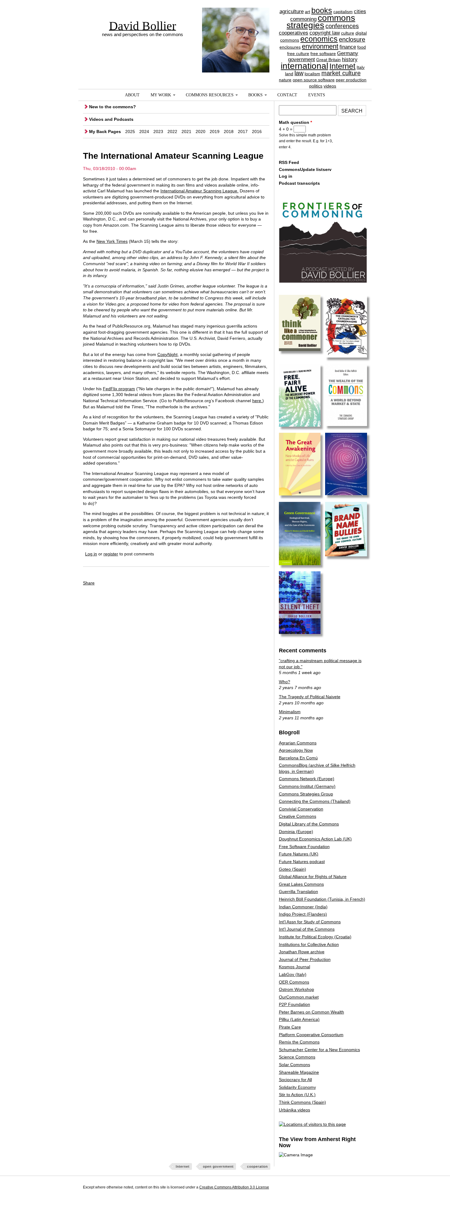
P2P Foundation (294, 1004)
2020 (200, 131)
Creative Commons (297, 816)
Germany (347, 53)
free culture (298, 53)
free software (323, 53)
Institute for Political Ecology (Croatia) (315, 936)
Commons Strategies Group (306, 794)
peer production (351, 79)
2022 (172, 131)
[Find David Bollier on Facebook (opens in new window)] (350, 1188)
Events (316, 95)
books (321, 10)
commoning (303, 19)
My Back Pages (105, 131)
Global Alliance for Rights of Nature (313, 876)
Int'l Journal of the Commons (307, 929)
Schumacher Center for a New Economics (319, 1049)
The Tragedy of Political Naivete (309, 696)
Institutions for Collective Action (309, 944)
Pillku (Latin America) (299, 1019)
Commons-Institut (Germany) (307, 786)
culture (347, 33)
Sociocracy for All (295, 1079)
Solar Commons (294, 1064)
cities (360, 11)
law (298, 73)
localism (312, 73)
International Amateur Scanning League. (199, 190)
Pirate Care (290, 1027)
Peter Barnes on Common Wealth (311, 1012)
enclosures (290, 47)
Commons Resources (210, 95)
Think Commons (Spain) (302, 1102)
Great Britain (328, 59)
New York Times (112, 241)
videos (330, 85)
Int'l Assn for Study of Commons (310, 921)
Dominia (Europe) (296, 831)
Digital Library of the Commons (309, 823)
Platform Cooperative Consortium (311, 1034)
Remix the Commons (299, 1042)
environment (320, 46)
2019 (214, 131)
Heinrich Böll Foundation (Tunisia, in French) (322, 899)
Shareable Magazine (299, 1072)
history (350, 59)
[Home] (235, 29)
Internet (342, 66)
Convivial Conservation (301, 808)
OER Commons (294, 982)
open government (218, 1166)
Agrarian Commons (298, 742)
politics (315, 85)
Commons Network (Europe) (306, 778)
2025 (130, 131)
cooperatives (293, 33)
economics (319, 39)
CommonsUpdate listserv (305, 169)
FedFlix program (119, 388)
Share (89, 582)
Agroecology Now (296, 750)
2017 (243, 131)
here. (257, 400)
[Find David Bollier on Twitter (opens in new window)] (361, 1188)
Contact (287, 95)
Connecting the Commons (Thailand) (315, 801)
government (301, 59)
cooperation (257, 1166)
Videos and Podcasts (111, 119)
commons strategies (321, 21)
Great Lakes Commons (301, 884)
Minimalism (290, 711)
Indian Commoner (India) (303, 906)
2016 (257, 131)
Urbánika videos (294, 1109)
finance (347, 47)
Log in (91, 553)
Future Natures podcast (302, 861)
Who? (284, 681)
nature (285, 79)
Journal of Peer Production (305, 959)
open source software (314, 79)
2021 (186, 131)
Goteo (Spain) (292, 869)
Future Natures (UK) (298, 853)
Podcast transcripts (299, 183)
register (110, 553)
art (307, 11)
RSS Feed (289, 162)
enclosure (352, 39)
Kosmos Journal (294, 966)
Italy (361, 67)
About (132, 95)
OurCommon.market (299, 997)
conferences (342, 26)
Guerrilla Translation (298, 891)
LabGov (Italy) (292, 974)
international (304, 66)
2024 (144, 131)
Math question (295, 122)
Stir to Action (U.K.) (297, 1094)
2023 (158, 131)
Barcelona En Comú (298, 757)
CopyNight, (168, 354)
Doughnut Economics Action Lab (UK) (315, 838)
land (289, 73)
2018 (229, 131)
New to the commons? (112, 106)
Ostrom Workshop (296, 989)
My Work (161, 95)
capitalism (343, 11)
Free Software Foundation (304, 846)
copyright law (324, 33)
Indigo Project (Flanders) (303, 914)
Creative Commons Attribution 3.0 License (234, 1187)
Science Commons (297, 1057)
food (361, 47)
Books (255, 95)
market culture (341, 73)
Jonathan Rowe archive (301, 951)
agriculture (291, 11)
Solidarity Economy (297, 1087)
